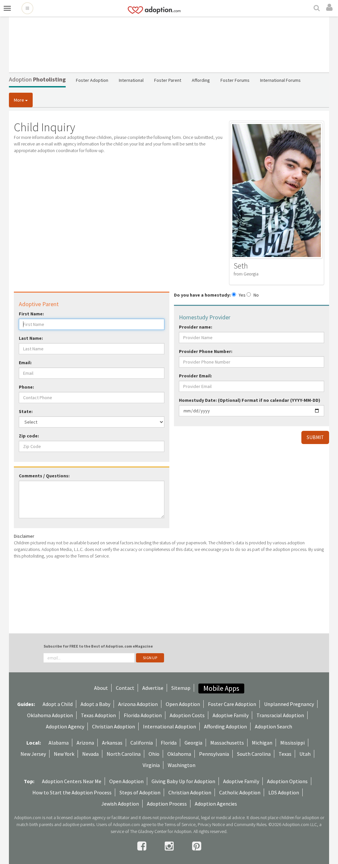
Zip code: (29, 436)
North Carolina (124, 754)
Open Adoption (183, 704)
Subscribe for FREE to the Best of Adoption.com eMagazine (98, 646)
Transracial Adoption (280, 715)
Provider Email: (195, 376)
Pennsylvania (214, 754)
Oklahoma (179, 754)
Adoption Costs (187, 715)
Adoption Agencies (216, 803)
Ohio (154, 754)
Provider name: (195, 327)
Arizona (85, 742)
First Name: (31, 314)
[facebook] (142, 846)
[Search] (317, 9)
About (101, 688)
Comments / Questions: (44, 476)
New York (64, 754)
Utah (305, 754)
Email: (25, 363)
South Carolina (254, 754)
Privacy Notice (211, 824)
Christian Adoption (113, 726)
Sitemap (180, 688)
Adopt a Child (58, 704)
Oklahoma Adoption (50, 715)
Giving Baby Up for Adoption (183, 781)
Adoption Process (167, 803)
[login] (330, 7)
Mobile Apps (221, 688)
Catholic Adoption (239, 792)
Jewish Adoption (120, 803)
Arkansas (112, 742)
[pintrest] (196, 846)
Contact (125, 688)
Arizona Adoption (138, 704)
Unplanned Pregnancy (289, 704)
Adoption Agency (65, 726)
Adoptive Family (231, 715)
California (141, 742)
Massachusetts (227, 742)
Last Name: (31, 338)
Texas (285, 754)
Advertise (152, 688)
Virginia (151, 765)
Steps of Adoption (139, 792)
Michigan (262, 742)
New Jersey (33, 754)
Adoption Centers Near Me (71, 781)
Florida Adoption (143, 715)
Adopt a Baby (95, 704)
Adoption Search (273, 726)
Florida (169, 742)
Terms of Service (179, 824)
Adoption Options (287, 781)
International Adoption (169, 726)
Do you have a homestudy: (202, 295)
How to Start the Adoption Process (72, 792)
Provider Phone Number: (205, 351)
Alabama (59, 742)
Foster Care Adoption (232, 704)
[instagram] (170, 846)
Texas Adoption (98, 715)
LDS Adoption (283, 792)
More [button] (19, 100)
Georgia (193, 742)
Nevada (90, 754)
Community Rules (250, 824)
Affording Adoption (225, 726)
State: (26, 411)
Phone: (26, 387)
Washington (181, 765)
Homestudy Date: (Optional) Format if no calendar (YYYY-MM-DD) (249, 400)
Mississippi (292, 742)
